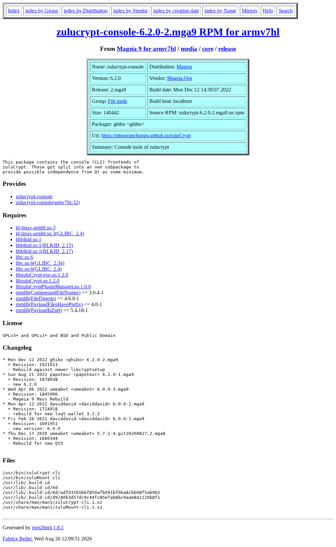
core (207, 48)
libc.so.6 (24, 257)
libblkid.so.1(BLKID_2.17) (44, 251)
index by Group (41, 10)
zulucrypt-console (34, 196)
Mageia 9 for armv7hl (146, 48)
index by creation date (176, 10)
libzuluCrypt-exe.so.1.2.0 (42, 275)
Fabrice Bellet (17, 538)
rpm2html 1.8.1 (48, 527)
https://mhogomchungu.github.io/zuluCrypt (146, 135)
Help (268, 10)
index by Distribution (86, 10)
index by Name (220, 10)
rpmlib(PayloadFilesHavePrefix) (49, 304)
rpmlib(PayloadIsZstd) (39, 310)
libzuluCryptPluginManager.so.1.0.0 (53, 286)
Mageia (184, 66)
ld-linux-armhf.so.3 (35, 227)
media (189, 48)
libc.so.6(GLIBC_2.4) (39, 269)
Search (286, 10)
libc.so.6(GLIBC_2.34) (40, 263)
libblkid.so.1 (28, 239)
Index (14, 10)
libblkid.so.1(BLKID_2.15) (44, 245)
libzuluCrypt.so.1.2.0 (37, 280)
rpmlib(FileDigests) (36, 298)
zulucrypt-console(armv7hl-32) (48, 202)
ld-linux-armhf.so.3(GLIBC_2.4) (50, 233)
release (227, 48)
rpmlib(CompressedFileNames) (48, 292)
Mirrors (249, 10)
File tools (117, 101)
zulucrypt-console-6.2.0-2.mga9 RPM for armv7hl (168, 32)
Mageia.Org (179, 78)
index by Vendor (130, 10)
